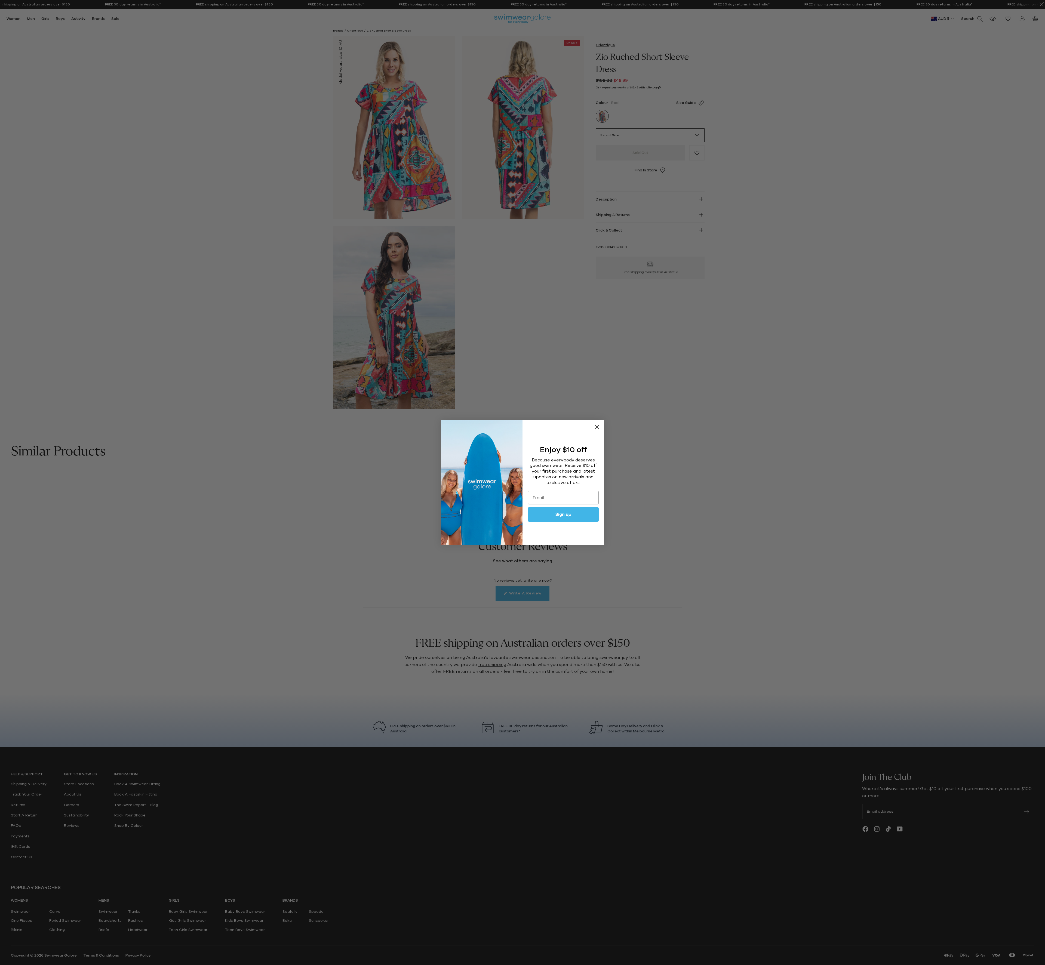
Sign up (563, 514)
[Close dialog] (597, 427)
